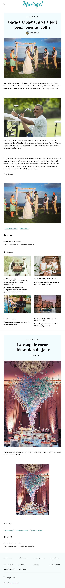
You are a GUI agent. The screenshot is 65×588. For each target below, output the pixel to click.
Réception (36, 564)
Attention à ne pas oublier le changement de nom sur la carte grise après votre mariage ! (15, 289)
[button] (5, 4)
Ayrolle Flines (34, 32)
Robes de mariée (23, 558)
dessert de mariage (36, 530)
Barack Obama (24, 228)
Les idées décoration (54, 564)
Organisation (9, 284)
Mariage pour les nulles (13, 282)
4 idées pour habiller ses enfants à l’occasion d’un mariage (46, 283)
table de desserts (49, 452)
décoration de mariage (22, 530)
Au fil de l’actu (8, 558)
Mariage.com (9, 578)
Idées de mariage (8, 564)
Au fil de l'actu (32, 16)
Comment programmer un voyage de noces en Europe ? (17, 323)
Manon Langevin (34, 355)
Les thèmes (22, 564)
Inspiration (51, 279)
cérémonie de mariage (11, 228)
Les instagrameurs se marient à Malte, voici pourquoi (45, 325)
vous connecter (14, 244)
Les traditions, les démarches (15, 280)
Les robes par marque (39, 558)
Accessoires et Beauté (9, 569)
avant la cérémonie (13, 148)
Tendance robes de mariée (54, 559)
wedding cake (9, 530)
